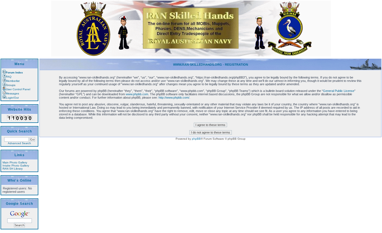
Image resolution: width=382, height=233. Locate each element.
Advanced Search (19, 143)
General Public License (338, 90)
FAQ (8, 76)
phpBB (196, 138)
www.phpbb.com (137, 94)
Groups (10, 85)
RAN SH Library (13, 168)
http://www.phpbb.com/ (174, 97)
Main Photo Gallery (15, 162)
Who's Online (20, 180)
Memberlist (13, 80)
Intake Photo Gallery (16, 165)
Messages (12, 93)
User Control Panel (18, 89)
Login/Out (12, 97)
